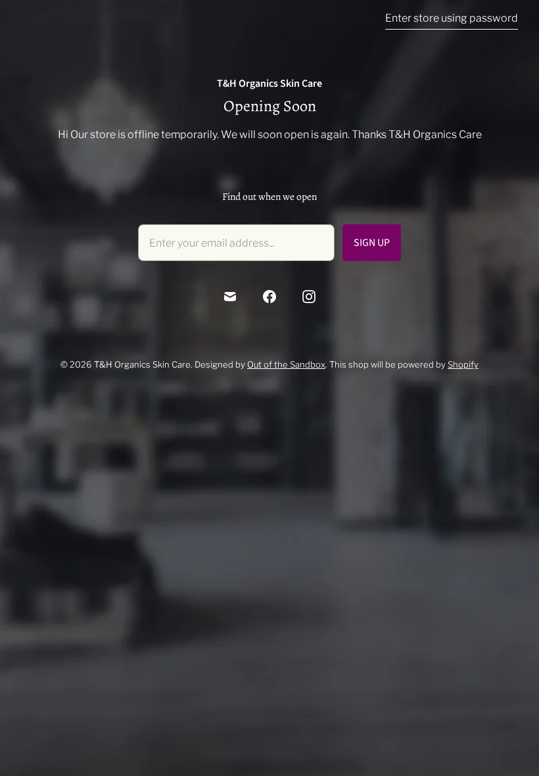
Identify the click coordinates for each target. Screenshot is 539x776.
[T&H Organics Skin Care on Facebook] (269, 296)
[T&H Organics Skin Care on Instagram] (308, 296)
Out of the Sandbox (286, 364)
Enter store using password (451, 18)
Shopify (463, 364)
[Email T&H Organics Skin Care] (230, 296)
